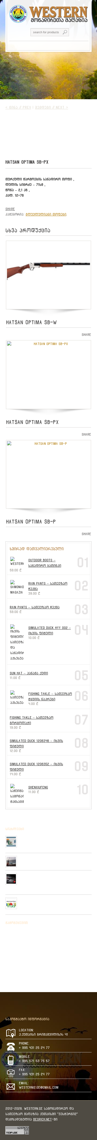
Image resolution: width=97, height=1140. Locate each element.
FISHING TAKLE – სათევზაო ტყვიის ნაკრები (50, 696)
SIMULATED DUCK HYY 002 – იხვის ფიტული (49, 630)
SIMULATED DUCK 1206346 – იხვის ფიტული (36, 743)
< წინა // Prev (18, 107)
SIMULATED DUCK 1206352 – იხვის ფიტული (36, 766)
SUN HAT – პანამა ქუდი (29, 673)
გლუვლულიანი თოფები (46, 214)
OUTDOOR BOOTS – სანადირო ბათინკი (44, 562)
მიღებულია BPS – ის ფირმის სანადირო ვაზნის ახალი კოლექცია (55, 840)
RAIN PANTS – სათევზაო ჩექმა (47, 586)
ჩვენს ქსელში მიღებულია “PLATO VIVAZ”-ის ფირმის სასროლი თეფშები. (55, 901)
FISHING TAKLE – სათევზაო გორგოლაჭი (31, 720)
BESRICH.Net (42, 1119)
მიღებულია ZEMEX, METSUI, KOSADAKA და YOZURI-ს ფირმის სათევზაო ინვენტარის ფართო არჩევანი (54, 879)
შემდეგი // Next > (51, 107)
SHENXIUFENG (38, 787)
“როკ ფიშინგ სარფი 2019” (41, 858)
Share (10, 209)
